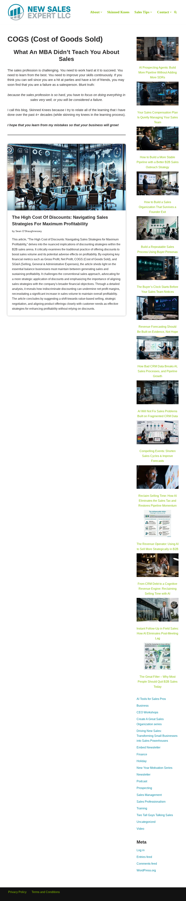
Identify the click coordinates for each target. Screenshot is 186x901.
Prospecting (144, 788)
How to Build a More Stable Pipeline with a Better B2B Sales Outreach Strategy (158, 162)
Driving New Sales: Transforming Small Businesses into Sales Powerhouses (157, 735)
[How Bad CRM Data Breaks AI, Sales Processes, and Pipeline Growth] (158, 348)
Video (140, 828)
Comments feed (147, 863)
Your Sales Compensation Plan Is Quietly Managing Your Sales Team (157, 117)
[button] (101, 12)
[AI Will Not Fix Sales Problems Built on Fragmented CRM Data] (158, 393)
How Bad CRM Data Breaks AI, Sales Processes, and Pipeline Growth (158, 371)
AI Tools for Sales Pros (151, 698)
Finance (142, 754)
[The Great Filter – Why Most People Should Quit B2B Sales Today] (157, 657)
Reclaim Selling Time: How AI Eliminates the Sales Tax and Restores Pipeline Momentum (157, 500)
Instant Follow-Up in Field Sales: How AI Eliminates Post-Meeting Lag (158, 633)
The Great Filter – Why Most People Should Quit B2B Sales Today (157, 681)
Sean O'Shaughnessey (28, 231)
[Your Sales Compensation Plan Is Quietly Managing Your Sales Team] (158, 94)
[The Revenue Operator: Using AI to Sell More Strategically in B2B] (157, 524)
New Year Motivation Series (154, 767)
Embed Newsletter (148, 747)
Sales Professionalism (151, 801)
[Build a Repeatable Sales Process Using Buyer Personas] (158, 228)
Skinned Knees (118, 12)
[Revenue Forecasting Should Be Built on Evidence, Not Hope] (158, 308)
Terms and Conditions (46, 892)
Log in (141, 850)
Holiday (142, 761)
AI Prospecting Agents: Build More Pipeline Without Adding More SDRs (157, 72)
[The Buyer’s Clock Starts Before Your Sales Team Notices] (158, 268)
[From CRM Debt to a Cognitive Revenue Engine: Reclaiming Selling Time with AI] (158, 565)
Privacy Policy (17, 892)
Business (143, 705)
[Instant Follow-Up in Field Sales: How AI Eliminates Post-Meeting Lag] (158, 610)
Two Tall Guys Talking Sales (155, 815)
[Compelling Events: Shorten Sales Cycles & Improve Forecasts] (158, 433)
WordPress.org (146, 870)
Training (142, 808)
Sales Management (149, 794)
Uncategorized (146, 821)
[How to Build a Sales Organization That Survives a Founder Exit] (158, 184)
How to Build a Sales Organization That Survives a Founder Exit (157, 207)
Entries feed (144, 856)
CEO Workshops (147, 712)
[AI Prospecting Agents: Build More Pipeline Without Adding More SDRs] (158, 49)
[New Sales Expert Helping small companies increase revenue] (39, 12)
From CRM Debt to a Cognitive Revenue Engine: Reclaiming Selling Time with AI (157, 588)
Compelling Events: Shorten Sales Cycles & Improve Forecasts (158, 455)
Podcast (142, 781)
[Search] (175, 12)
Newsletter (143, 774)
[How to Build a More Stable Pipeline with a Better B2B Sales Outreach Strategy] (158, 139)
